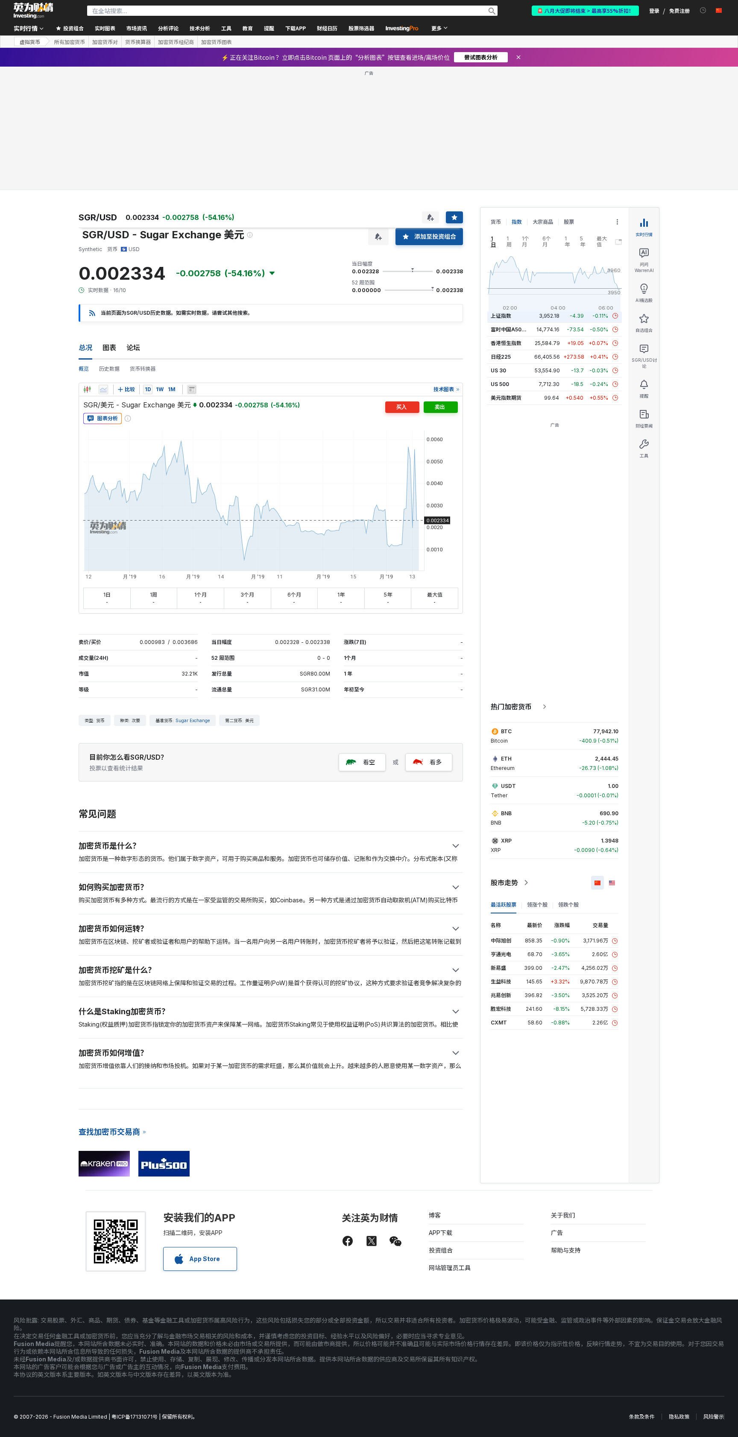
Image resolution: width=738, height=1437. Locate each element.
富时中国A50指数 (511, 329)
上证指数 (501, 316)
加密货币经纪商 (176, 41)
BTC (506, 731)
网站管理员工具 (450, 1267)
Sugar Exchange (193, 720)
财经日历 (327, 28)
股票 (569, 222)
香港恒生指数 (506, 343)
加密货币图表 (216, 41)
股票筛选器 (361, 28)
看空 (369, 762)
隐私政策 (679, 1417)
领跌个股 (568, 904)
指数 (517, 222)
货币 (496, 222)
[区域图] (103, 389)
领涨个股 (537, 904)
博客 (435, 1215)
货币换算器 (138, 41)
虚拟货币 (30, 41)
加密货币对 (105, 41)
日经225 (501, 357)
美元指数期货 (506, 398)
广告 (557, 1232)
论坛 (133, 347)
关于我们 (563, 1215)
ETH (506, 758)
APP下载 (440, 1232)
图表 (109, 347)
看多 (436, 762)
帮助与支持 (566, 1250)
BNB (506, 813)
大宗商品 (543, 222)
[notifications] (703, 10)
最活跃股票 (503, 904)
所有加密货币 (69, 41)
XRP (506, 840)
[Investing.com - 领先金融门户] (33, 11)
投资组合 (441, 1250)
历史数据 (109, 369)
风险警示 (713, 1417)
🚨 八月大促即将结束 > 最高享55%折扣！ (585, 10)
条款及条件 (642, 1417)
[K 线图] (87, 389)
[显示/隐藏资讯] (191, 389)
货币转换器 (142, 369)
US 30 (498, 370)
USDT (508, 786)
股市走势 (504, 882)
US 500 (500, 384)
